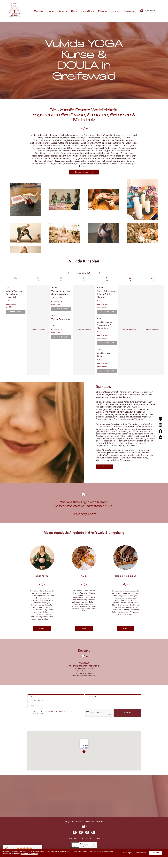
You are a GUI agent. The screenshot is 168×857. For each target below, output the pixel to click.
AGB (99, 838)
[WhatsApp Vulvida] (160, 419)
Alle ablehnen (141, 853)
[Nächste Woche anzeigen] (99, 273)
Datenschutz (87, 838)
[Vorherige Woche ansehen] (68, 273)
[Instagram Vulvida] (160, 425)
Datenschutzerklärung (29, 854)
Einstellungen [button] (127, 853)
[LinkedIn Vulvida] (160, 437)
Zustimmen (156, 853)
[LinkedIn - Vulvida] (93, 832)
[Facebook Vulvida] (160, 431)
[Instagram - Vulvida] (81, 832)
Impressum (72, 838)
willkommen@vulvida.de (87, 676)
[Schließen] (165, 853)
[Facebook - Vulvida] (87, 832)
